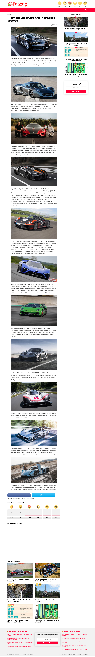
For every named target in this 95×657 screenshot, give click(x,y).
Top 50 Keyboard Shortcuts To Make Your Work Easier (18, 621)
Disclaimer (78, 654)
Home (9, 10)
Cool (85, 6)
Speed (15, 498)
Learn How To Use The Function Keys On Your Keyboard (73, 641)
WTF (80, 6)
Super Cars (31, 498)
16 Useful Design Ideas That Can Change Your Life (74, 649)
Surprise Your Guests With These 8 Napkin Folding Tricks (19, 643)
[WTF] (40, 584)
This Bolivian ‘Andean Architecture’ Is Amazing (47, 621)
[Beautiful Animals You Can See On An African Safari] (20, 591)
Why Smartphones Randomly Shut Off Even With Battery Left (74, 646)
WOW (39, 10)
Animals (18, 10)
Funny (24, 10)
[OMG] (12, 584)
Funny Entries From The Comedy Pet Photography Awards (19, 635)
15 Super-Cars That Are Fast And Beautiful (18, 580)
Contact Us (56, 10)
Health (29, 10)
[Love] (37, 564)
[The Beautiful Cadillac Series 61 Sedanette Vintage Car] (47, 570)
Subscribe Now (75, 91)
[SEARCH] (86, 10)
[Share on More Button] (57, 495)
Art (14, 10)
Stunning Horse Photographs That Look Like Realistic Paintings (18, 639)
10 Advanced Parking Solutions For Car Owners (73, 638)
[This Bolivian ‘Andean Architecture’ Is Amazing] (47, 611)
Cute (59, 6)
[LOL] (37, 584)
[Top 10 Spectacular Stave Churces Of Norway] (47, 591)
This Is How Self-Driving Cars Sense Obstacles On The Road (74, 635)
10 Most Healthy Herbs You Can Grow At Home (19, 646)
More (49, 10)
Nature (35, 10)
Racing (10, 498)
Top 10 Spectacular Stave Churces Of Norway (47, 601)
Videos (45, 10)
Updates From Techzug (71, 631)
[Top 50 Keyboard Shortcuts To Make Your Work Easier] (20, 611)
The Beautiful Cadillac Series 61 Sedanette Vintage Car (45, 580)
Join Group (64, 654)
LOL (65, 6)
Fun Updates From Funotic (18, 631)
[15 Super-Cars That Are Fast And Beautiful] (20, 570)
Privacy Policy (72, 654)
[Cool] (9, 605)
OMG (75, 6)
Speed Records (22, 498)
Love (70, 6)
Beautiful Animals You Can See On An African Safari (19, 601)
